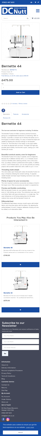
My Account (5, 396)
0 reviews (14, 103)
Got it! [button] (20, 432)
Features (15, 114)
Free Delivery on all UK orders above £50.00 (14, 75)
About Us (4, 365)
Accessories (25, 114)
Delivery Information (8, 368)
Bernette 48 (8, 247)
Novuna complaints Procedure (11, 370)
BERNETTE (13, 69)
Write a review (23, 103)
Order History (6, 399)
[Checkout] (38, 2)
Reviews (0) (6, 118)
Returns (4, 387)
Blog (3, 379)
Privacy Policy (6, 373)
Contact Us (5, 385)
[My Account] (32, 2)
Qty (2, 83)
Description (6, 114)
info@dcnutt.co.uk (7, 416)
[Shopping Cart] (35, 2)
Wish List (4, 402)
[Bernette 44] (20, 41)
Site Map (4, 390)
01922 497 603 (6, 413)
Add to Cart (20, 92)
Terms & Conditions (8, 376)
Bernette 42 (8, 293)
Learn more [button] (30, 427)
